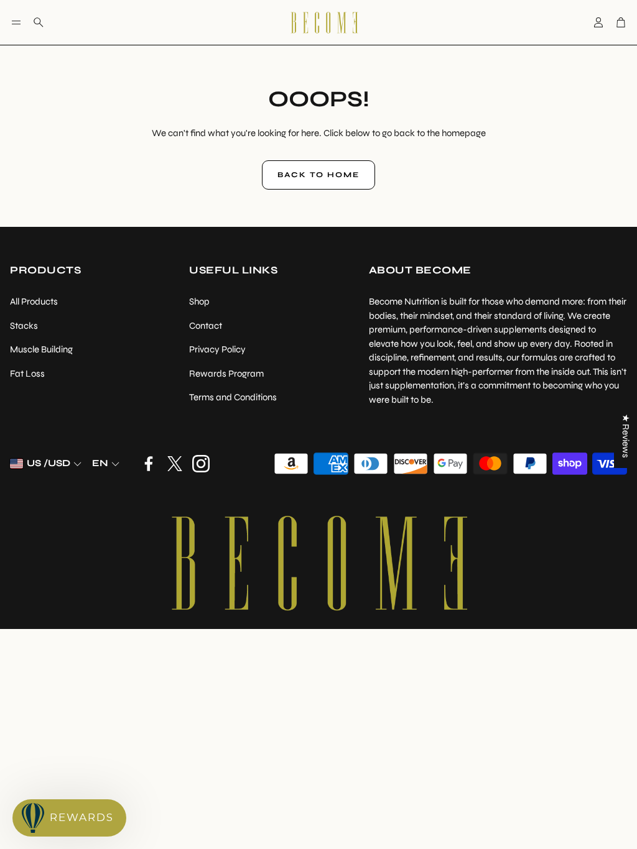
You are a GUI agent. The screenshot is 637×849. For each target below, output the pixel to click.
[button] (16, 22)
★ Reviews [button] (625, 436)
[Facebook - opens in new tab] (148, 463)
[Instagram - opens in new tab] (201, 463)
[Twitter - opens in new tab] (174, 463)
